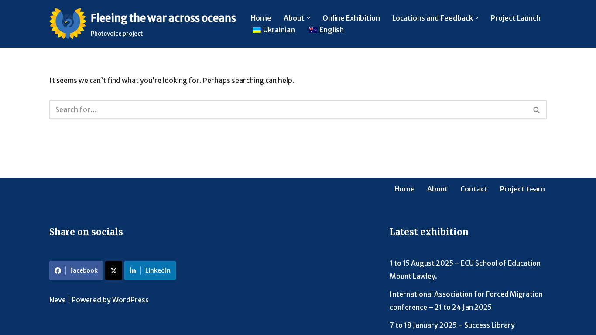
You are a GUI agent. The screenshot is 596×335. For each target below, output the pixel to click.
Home (261, 18)
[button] (308, 18)
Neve (57, 299)
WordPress (130, 299)
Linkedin (158, 270)
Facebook (84, 270)
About (437, 189)
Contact (474, 189)
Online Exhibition (351, 18)
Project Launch (516, 18)
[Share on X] (113, 270)
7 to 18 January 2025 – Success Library (452, 325)
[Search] (537, 109)
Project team (522, 189)
